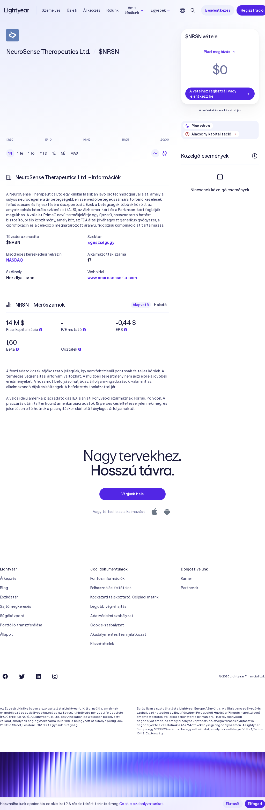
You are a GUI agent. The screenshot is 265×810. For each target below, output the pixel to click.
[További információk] (255, 156)
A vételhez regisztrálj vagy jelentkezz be (213, 94)
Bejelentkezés (217, 10)
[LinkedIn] (38, 676)
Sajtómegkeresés (15, 606)
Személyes (51, 10)
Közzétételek (102, 643)
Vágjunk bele (132, 494)
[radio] (155, 153)
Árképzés (91, 10)
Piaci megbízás (217, 51)
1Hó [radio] (31, 153)
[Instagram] (55, 676)
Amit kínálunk (132, 10)
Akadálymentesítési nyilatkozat (118, 634)
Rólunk (112, 10)
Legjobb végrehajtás (108, 606)
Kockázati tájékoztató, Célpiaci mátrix (124, 597)
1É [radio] (54, 153)
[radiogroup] (43, 153)
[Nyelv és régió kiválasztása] (182, 10)
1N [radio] (10, 153)
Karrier (186, 578)
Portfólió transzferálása (21, 625)
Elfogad (255, 803)
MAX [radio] (74, 153)
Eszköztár (9, 597)
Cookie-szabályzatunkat (141, 803)
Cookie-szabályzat (107, 625)
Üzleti (72, 10)
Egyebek (158, 10)
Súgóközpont (12, 615)
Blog (4, 587)
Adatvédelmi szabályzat (111, 615)
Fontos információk (107, 578)
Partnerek (189, 587)
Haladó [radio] (160, 304)
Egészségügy (100, 242)
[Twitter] (22, 676)
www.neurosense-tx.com (112, 277)
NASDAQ (14, 260)
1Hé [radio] (20, 153)
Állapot (6, 634)
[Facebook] (5, 676)
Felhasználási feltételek (110, 587)
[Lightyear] (17, 10)
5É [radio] (63, 153)
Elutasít (233, 803)
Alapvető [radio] (141, 304)
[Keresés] (193, 10)
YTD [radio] (43, 153)
